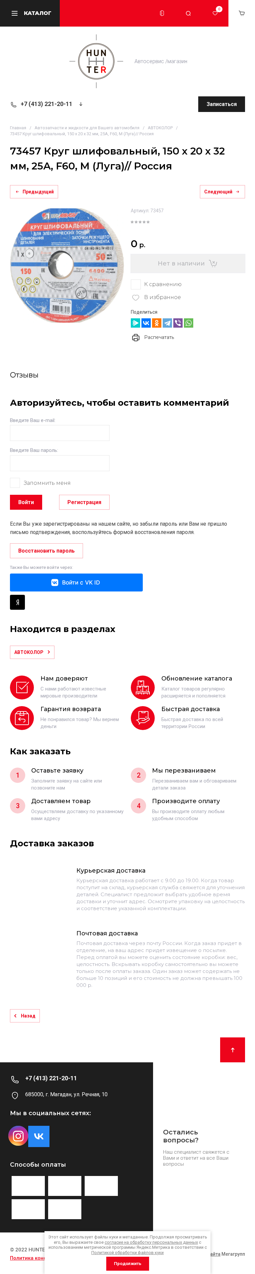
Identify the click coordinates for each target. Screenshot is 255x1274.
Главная (18, 127)
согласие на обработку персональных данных (151, 1242)
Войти (26, 502)
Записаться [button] (222, 104)
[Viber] (178, 323)
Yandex (17, 602)
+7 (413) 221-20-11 (46, 103)
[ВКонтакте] (146, 323)
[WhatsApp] (188, 323)
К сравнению (163, 284)
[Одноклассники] (156, 323)
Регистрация (84, 502)
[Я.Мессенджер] (135, 323)
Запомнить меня (47, 483)
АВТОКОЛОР (160, 127)
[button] (162, 13)
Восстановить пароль (46, 551)
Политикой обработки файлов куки (127, 1252)
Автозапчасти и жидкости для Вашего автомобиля (87, 127)
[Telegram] (167, 323)
